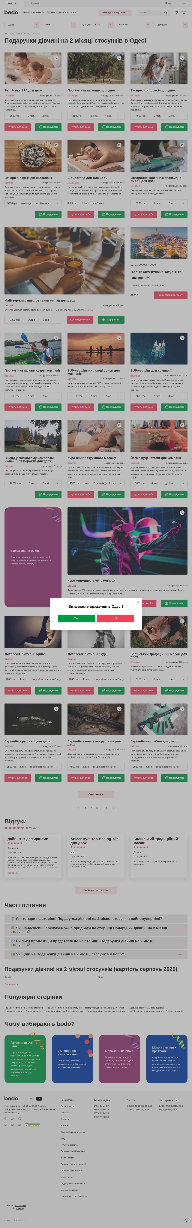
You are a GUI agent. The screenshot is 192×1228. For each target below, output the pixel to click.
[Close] (138, 602)
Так (76, 618)
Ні (115, 618)
